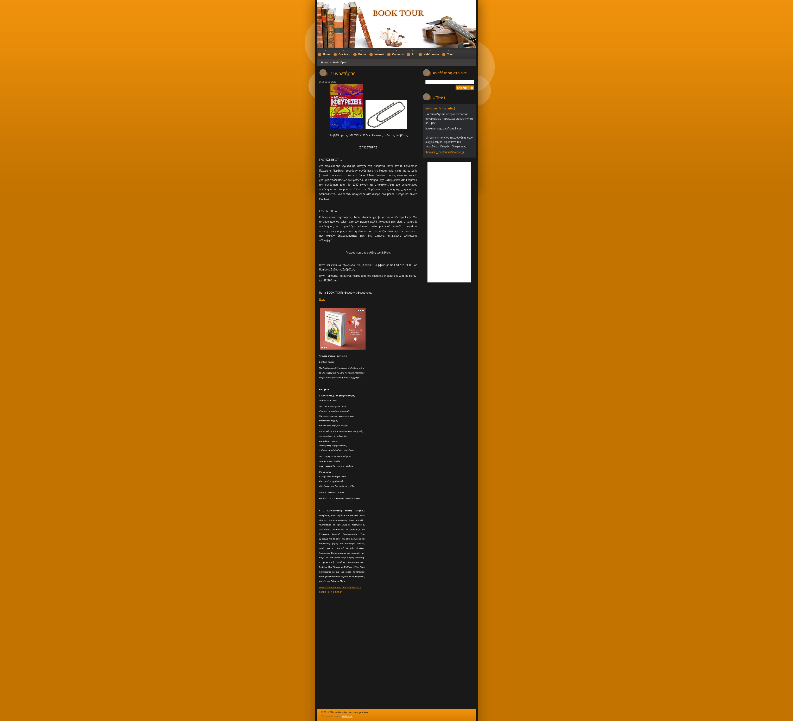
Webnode (347, 716)
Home (325, 62)
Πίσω (322, 299)
